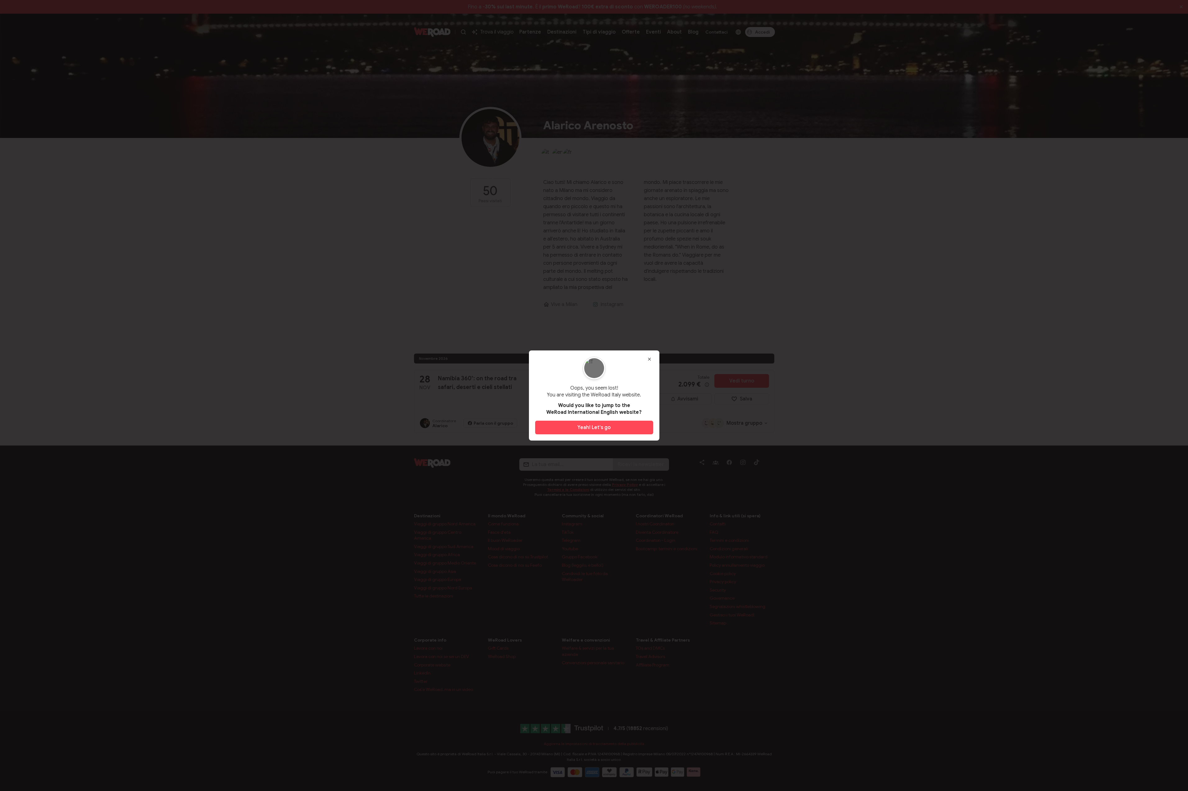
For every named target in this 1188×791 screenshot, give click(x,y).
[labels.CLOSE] (649, 359)
